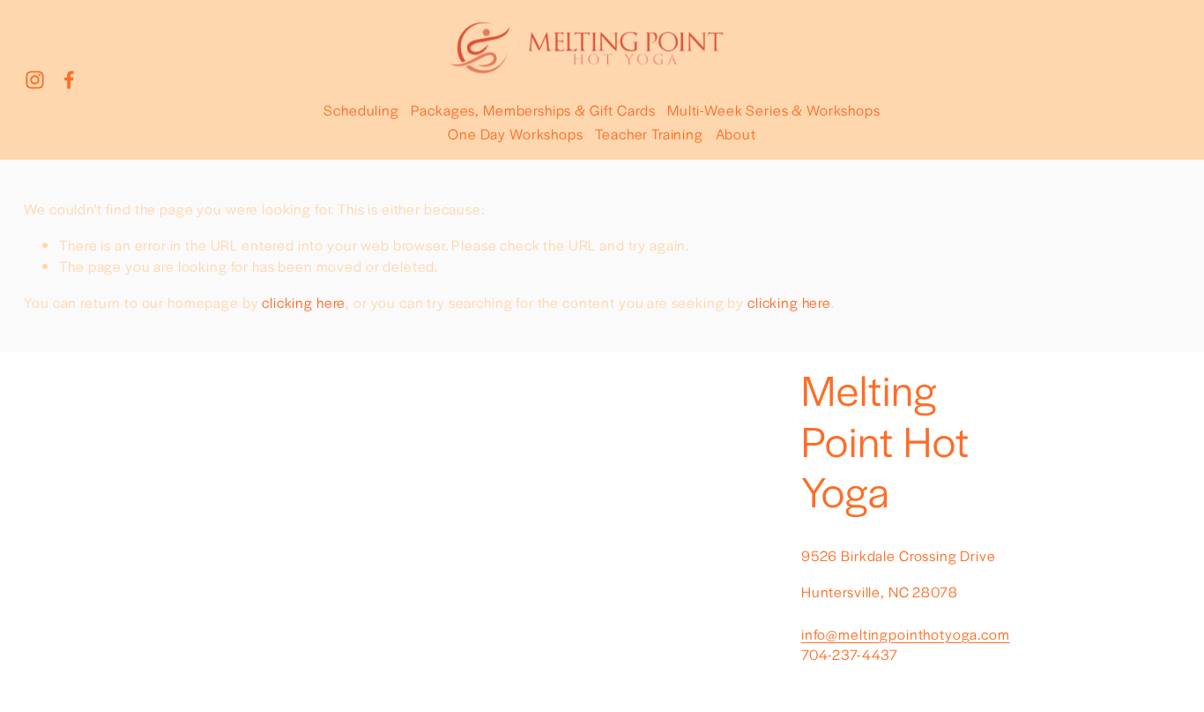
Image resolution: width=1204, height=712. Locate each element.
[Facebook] (69, 80)
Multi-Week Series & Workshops (774, 110)
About (736, 134)
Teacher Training (649, 134)
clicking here (304, 302)
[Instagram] (35, 80)
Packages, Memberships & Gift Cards (533, 110)
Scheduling (361, 110)
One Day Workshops (515, 134)
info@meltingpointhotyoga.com (905, 634)
